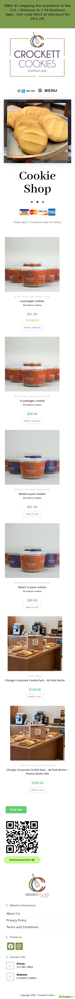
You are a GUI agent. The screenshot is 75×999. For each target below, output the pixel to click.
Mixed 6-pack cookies (32, 495)
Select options (32, 327)
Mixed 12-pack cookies (32, 589)
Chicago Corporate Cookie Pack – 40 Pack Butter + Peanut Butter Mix (37, 771)
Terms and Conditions (23, 927)
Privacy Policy (17, 920)
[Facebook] (10, 946)
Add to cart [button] (32, 514)
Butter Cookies (21, 296)
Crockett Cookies (27, 978)
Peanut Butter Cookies (39, 296)
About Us (13, 914)
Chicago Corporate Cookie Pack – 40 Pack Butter (35, 680)
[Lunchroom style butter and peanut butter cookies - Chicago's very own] (37, 885)
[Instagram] (19, 946)
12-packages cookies (32, 402)
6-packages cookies (32, 302)
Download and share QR (22, 859)
